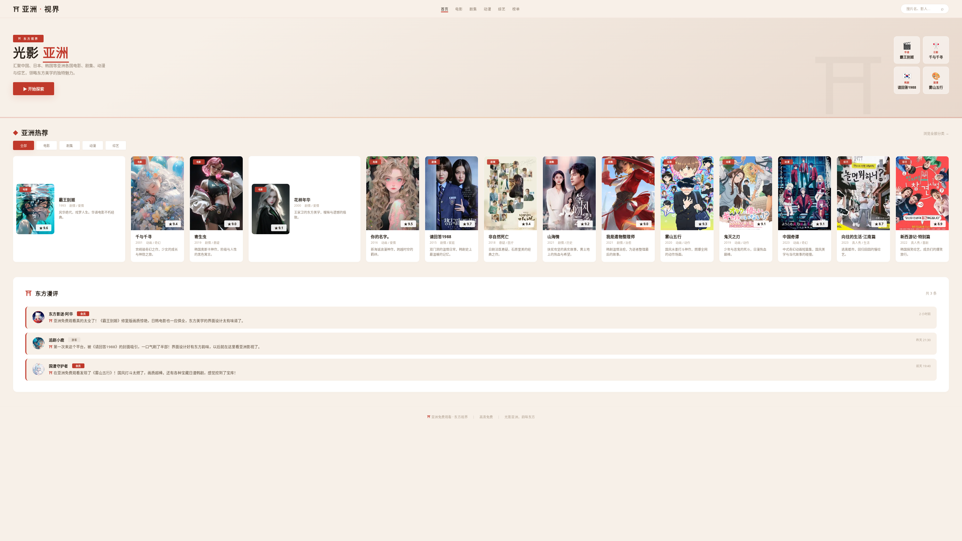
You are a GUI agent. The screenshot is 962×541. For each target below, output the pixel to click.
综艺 (501, 9)
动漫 (487, 9)
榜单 (516, 9)
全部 (23, 146)
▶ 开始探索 (33, 89)
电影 (458, 9)
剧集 (473, 9)
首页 (444, 9)
